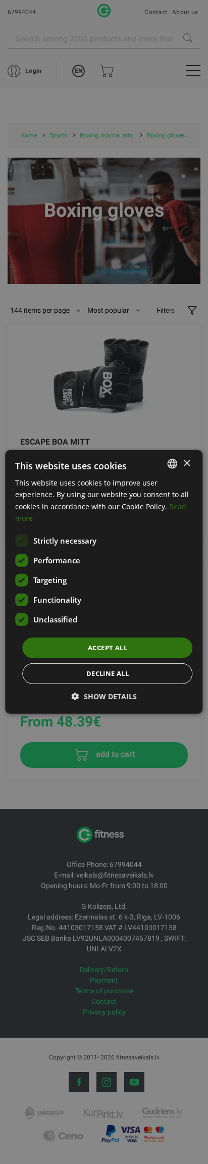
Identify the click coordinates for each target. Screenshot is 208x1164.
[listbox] (173, 464)
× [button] (186, 463)
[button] (104, 696)
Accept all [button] (107, 647)
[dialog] (103, 582)
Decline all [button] (107, 673)
